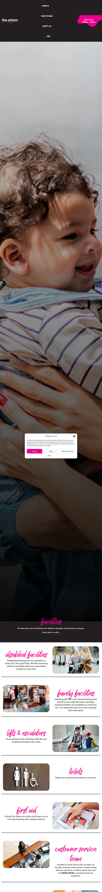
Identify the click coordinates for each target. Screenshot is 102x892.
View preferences (67, 451)
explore (45, 5)
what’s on (46, 26)
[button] (74, 436)
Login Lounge (47, 16)
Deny (51, 451)
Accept (34, 451)
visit (48, 36)
